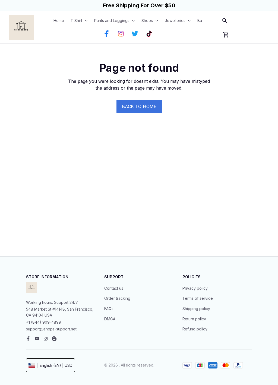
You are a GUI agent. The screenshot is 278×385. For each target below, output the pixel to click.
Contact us (113, 288)
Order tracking (117, 298)
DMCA (109, 319)
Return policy (194, 319)
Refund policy (194, 329)
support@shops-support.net (51, 329)
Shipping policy (196, 308)
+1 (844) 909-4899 (43, 322)
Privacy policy (195, 288)
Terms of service (197, 298)
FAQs (108, 308)
